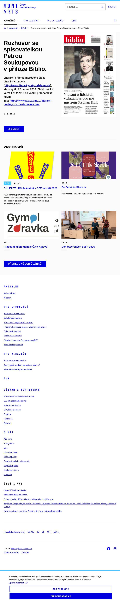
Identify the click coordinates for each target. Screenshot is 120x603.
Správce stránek (11, 552)
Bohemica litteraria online (15, 495)
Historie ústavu (10, 452)
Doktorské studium (12, 331)
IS (38, 532)
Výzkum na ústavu (12, 405)
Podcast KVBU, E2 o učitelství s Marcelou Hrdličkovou (28, 499)
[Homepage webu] (20, 9)
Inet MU (30, 532)
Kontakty (8, 474)
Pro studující (16, 306)
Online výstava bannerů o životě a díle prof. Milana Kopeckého (33, 511)
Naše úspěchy (10, 456)
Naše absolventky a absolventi (18, 369)
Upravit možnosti (16, 583)
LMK (6, 378)
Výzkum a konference (22, 389)
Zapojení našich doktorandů (17, 461)
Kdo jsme (8, 439)
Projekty (7, 414)
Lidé (6, 448)
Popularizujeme (11, 465)
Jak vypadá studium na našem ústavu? (22, 365)
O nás (8, 432)
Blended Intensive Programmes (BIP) (21, 340)
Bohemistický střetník (13, 344)
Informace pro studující (14, 313)
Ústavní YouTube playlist (15, 490)
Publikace (8, 419)
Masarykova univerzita (21, 548)
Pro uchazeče (15, 353)
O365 (56, 532)
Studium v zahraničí (13, 335)
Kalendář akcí (10, 293)
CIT (49, 532)
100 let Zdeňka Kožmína (15, 401)
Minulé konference (12, 410)
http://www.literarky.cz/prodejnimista (27, 85)
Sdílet (15, 129)
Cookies (25, 552)
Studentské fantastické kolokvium (19, 396)
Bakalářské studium (13, 318)
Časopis (7, 423)
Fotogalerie (9, 443)
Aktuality (7, 298)
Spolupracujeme (11, 470)
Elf (43, 532)
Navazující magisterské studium (18, 322)
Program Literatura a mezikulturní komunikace (25, 327)
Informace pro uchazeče (15, 360)
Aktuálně (11, 286)
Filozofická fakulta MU (14, 532)
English (112, 6)
